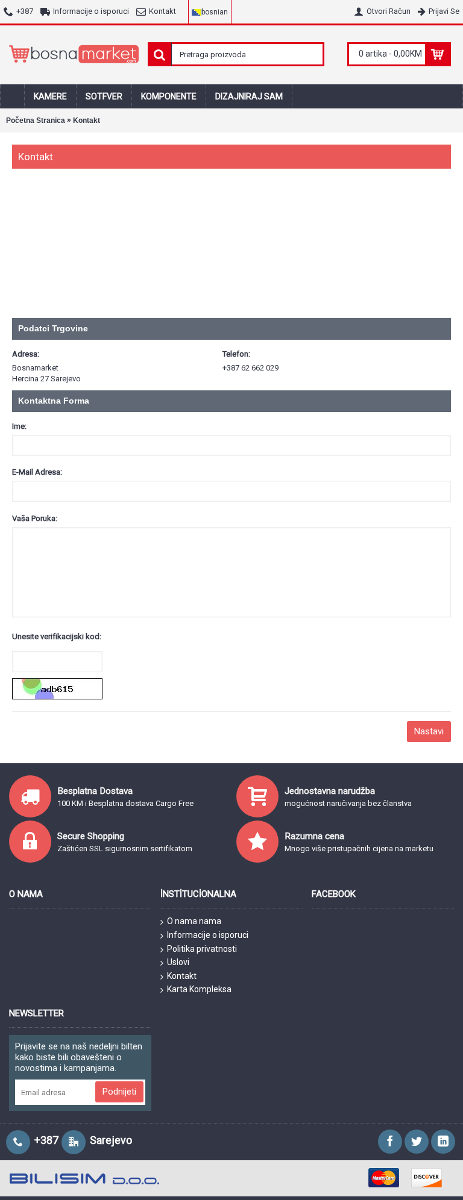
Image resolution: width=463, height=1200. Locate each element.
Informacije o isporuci (207, 935)
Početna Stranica (35, 120)
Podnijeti (119, 1091)
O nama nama (194, 921)
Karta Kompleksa (199, 989)
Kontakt (86, 120)
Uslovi (178, 962)
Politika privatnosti (202, 949)
